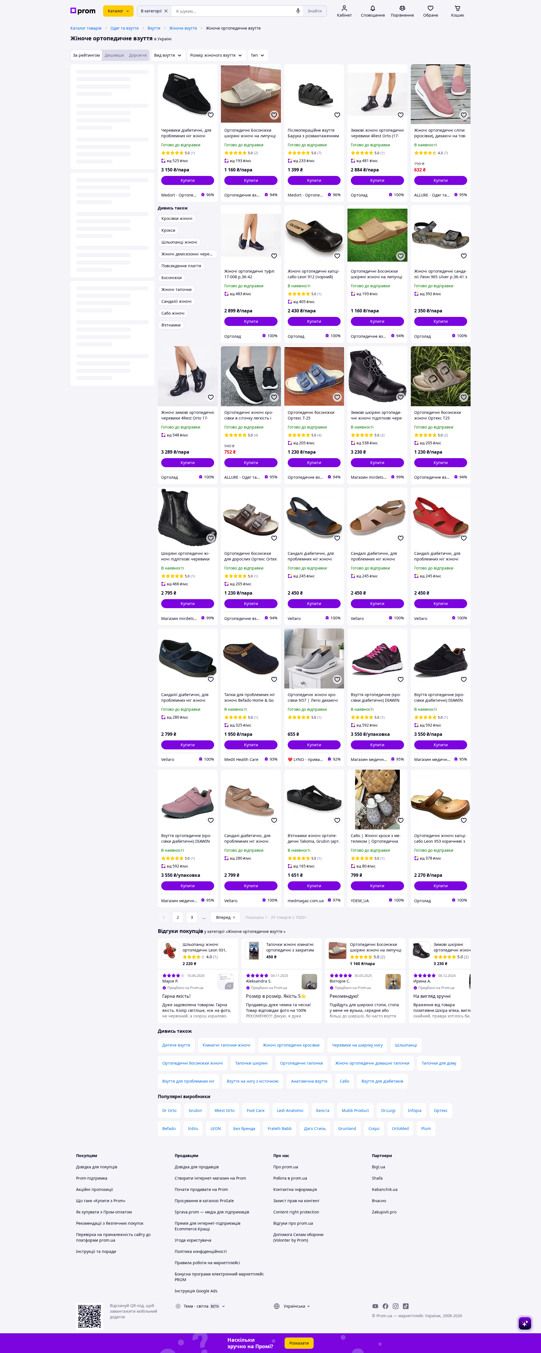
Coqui (374, 1128)
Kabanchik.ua (385, 1189)
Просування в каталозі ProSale (204, 1200)
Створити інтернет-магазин (202, 1178)
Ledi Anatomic (290, 1110)
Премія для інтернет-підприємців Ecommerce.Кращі (207, 1225)
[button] (187, 180)
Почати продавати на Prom (201, 1189)
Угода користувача (193, 1240)
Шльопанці (406, 1045)
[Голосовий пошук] (298, 11)
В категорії (151, 11)
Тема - (196, 1306)
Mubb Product (355, 1110)
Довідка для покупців (96, 1166)
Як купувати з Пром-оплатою (104, 1212)
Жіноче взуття (183, 28)
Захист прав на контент (296, 1200)
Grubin (195, 1110)
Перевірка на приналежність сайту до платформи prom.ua (113, 1237)
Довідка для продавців (197, 1166)
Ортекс (441, 1110)
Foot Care (256, 1110)
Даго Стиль (315, 1128)
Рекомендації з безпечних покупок (109, 1223)
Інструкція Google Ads (196, 1291)
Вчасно (379, 1200)
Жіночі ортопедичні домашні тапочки (372, 1063)
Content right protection (296, 1212)
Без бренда (244, 1128)
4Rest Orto (224, 1110)
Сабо (344, 1081)
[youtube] (375, 1306)
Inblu (193, 1128)
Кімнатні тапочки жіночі (226, 1045)
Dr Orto (169, 1110)
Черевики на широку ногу (357, 1045)
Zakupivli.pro (384, 1212)
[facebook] (385, 1306)
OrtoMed (400, 1128)
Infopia (415, 1110)
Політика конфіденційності (201, 1251)
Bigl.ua (378, 1166)
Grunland (347, 1128)
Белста (322, 1110)
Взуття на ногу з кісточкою (253, 1081)
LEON (215, 1128)
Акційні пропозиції (94, 1189)
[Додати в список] (210, 115)
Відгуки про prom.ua (293, 1223)
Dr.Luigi (388, 1110)
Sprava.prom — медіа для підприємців (212, 1212)
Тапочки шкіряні (251, 1063)
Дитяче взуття (176, 1045)
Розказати (299, 1343)
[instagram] (395, 1306)
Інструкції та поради (96, 1251)
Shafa (377, 1178)
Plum (426, 1128)
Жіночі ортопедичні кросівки (291, 1045)
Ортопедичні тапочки (301, 1063)
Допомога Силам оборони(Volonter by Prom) (298, 1237)
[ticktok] (405, 1306)
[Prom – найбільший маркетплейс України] (82, 11)
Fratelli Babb (280, 1128)
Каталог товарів (85, 28)
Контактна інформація (295, 1189)
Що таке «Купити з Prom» (100, 1200)
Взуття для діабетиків (382, 1081)
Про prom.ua (285, 1166)
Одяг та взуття (124, 28)
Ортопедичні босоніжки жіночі (192, 1063)
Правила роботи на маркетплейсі (207, 1262)
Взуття (154, 28)
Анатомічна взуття (309, 1081)
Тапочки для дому (439, 1063)
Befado (169, 1128)
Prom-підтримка (91, 1178)
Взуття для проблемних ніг (188, 1081)
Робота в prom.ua (290, 1178)
